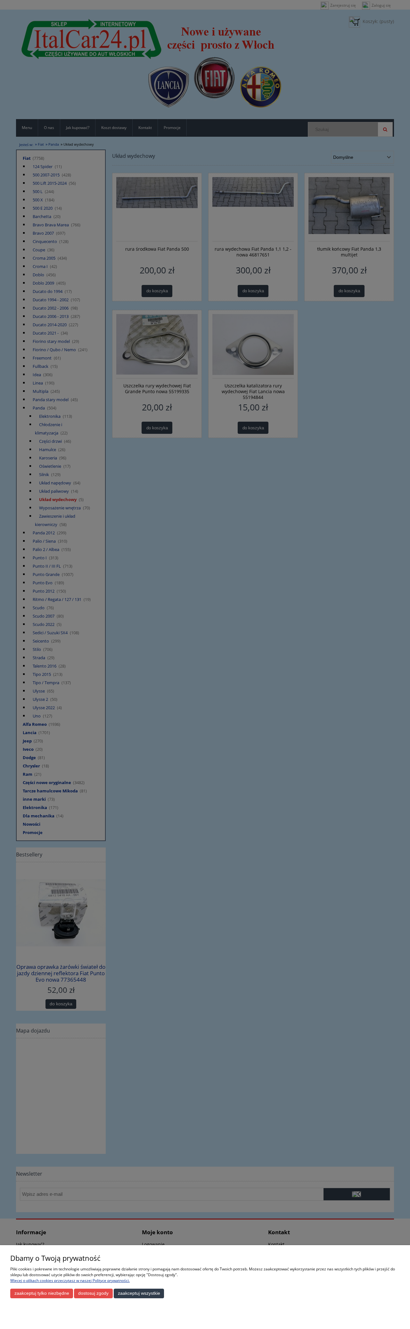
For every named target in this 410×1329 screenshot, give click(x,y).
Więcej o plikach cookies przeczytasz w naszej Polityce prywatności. (70, 1280)
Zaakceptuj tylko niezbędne (41, 1293)
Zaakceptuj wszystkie (139, 1293)
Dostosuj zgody (93, 1293)
